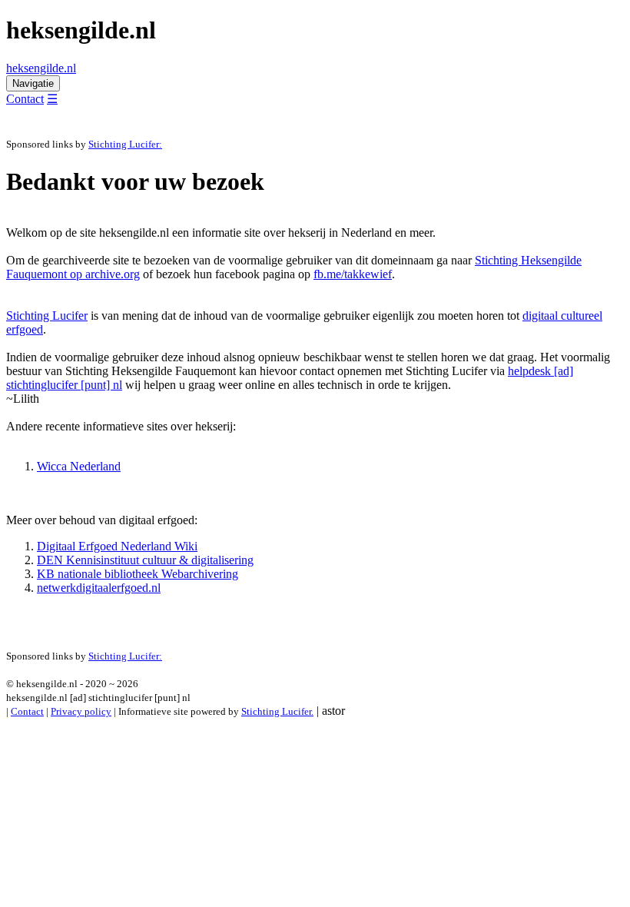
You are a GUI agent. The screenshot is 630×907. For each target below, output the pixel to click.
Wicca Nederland (79, 466)
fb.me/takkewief (352, 274)
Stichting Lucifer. (277, 711)
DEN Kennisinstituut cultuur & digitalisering (145, 559)
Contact (25, 98)
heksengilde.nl (41, 68)
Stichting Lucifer (47, 315)
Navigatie (33, 83)
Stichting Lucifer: (125, 144)
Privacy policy (81, 711)
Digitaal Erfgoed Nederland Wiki (117, 546)
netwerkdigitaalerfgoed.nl (99, 587)
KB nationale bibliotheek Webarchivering (137, 573)
